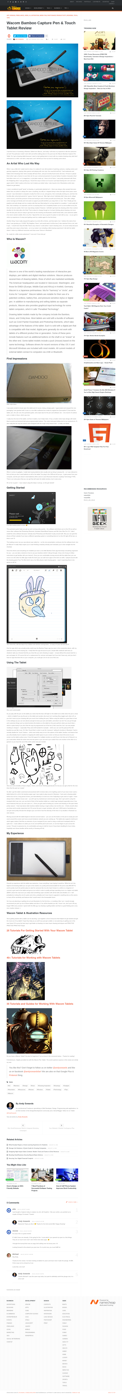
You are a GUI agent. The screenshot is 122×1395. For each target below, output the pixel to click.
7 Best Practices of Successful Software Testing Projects (41, 1188)
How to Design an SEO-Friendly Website (15, 1187)
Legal (9, 1329)
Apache (27, 1304)
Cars (64, 1310)
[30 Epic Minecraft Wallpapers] (99, 183)
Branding (10, 1310)
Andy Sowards (19, 39)
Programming (30, 1332)
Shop (112, 1)
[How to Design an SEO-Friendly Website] (18, 1175)
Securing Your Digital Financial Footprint (20, 1158)
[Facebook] (8, 1)
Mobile (27, 1329)
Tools (64, 1382)
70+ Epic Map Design (91, 279)
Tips (65, 8)
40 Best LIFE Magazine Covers (94, 251)
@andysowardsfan (32, 1071)
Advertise (105, 1)
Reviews (70, 15)
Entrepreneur (12, 1317)
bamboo (16, 1085)
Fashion (65, 1326)
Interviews (48, 1313)
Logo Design (48, 1317)
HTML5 (27, 1320)
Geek (26, 15)
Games (64, 1335)
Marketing (10, 1332)
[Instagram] (23, 1)
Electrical (66, 1317)
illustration (12, 1089)
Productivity (61, 15)
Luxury (64, 1357)
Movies (64, 1364)
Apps (27, 1307)
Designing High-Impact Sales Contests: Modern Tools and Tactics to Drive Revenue (33, 1151)
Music (64, 1367)
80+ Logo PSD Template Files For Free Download (96, 448)
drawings (57, 1085)
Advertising (11, 1304)
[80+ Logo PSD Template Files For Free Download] (99, 433)
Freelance (20, 15)
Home (64, 1354)
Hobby (64, 1351)
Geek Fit (65, 1342)
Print (46, 1323)
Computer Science (31, 1313)
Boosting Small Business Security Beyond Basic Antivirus (25, 1155)
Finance (9, 1323)
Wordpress (29, 1335)
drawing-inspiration (44, 1085)
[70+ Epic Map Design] (99, 265)
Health (64, 1348)
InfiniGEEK (87, 495)
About (72, 1)
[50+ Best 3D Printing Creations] (99, 156)
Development (38, 8)
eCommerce (11, 1313)
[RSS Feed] (18, 1)
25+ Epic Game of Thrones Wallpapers (96, 419)
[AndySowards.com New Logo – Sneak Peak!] (99, 349)
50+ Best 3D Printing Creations (94, 170)
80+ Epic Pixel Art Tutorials (92, 115)
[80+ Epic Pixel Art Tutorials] (99, 101)
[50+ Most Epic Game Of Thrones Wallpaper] (99, 129)
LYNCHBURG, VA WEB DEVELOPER (27, 1392)
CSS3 (26, 1317)
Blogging (10, 1307)
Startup (9, 1342)
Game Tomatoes (89, 493)
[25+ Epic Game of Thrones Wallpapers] (99, 405)
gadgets (66, 1085)
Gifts (64, 1345)
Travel (64, 1385)
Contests (47, 1304)
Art (8, 15)
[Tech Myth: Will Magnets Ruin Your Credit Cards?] (99, 292)
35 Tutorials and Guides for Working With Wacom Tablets (40, 1003)
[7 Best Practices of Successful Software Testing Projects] (42, 1175)
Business (57, 8)
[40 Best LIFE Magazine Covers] (99, 238)
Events (9, 1320)
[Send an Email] (16, 1)
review (31, 1089)
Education (66, 1313)
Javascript (29, 1323)
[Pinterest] (21, 1)
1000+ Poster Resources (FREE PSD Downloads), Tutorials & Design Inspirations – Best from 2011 (99, 56)
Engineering (66, 1320)
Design (27, 8)
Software (65, 1376)
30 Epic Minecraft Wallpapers (93, 197)
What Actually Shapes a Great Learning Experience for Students (27, 1145)
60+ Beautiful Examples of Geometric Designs (99, 224)
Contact (111, 3)
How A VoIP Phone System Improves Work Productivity (66, 1187)
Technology (57, 1089)
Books (64, 1307)
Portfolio (87, 1)
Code (27, 1310)
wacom (11, 1093)
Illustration (34, 15)
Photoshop (51, 15)
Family (64, 1323)
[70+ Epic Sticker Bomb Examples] (99, 321)
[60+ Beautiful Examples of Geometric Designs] (99, 210)
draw (33, 1085)
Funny (64, 1332)
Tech (48, 8)
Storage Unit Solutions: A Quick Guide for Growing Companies (27, 1148)
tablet (48, 1089)
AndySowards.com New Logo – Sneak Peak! (98, 362)
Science (65, 1373)
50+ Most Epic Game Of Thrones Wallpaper (98, 143)
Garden (65, 1338)
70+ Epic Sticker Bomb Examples (94, 335)
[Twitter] (11, 1)
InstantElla (87, 497)
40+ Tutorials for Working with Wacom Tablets (33, 957)
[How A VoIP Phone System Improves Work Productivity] (67, 1175)
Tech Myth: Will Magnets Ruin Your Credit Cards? (97, 307)
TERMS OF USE (76, 1392)
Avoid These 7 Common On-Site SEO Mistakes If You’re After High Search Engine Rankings (99, 391)
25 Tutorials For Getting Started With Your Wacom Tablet (40, 930)
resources (22, 1089)
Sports (65, 1379)
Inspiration (48, 1310)
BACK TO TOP (111, 1392)
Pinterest (13, 1075)
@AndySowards (11, 1113)
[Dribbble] (26, 1)
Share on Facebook (37, 36)
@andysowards (60, 1067)
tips (66, 1089)
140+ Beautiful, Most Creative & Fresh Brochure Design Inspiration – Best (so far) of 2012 (99, 87)
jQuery (27, 1326)
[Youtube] (13, 1)
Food (64, 1329)
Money (64, 1360)
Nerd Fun (43, 15)
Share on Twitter (22, 36)
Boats (64, 1304)
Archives (79, 1)
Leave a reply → (73, 1202)
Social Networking (13, 1338)
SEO (8, 1335)
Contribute (96, 1)
